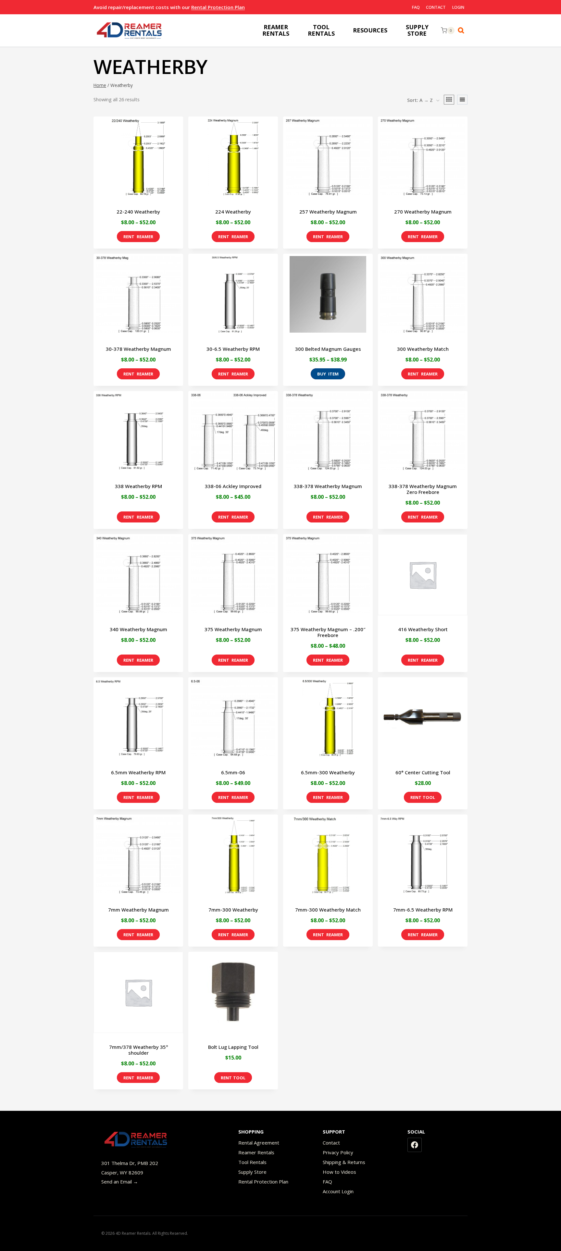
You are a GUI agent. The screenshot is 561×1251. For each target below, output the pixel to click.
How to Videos (339, 1172)
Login (458, 7)
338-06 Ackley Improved (233, 486)
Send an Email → (119, 1181)
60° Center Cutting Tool (422, 772)
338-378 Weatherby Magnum (328, 486)
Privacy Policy (338, 1152)
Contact (436, 7)
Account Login (338, 1191)
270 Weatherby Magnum (423, 211)
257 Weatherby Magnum (328, 211)
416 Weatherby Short (423, 629)
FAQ (416, 7)
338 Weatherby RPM (138, 486)
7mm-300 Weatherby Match (328, 909)
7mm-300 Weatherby (233, 909)
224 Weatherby (233, 211)
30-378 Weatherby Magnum (138, 349)
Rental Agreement (258, 1142)
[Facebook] (414, 1145)
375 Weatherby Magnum (233, 629)
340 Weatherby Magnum (138, 629)
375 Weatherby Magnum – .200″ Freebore (328, 632)
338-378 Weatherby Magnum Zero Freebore (423, 489)
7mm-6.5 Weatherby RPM (423, 909)
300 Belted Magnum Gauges (328, 349)
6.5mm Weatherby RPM (138, 772)
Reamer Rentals (256, 1152)
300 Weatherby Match (423, 349)
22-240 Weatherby (138, 211)
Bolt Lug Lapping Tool (233, 1047)
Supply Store (252, 1172)
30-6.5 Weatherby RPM (233, 349)
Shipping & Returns (344, 1162)
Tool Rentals (252, 1162)
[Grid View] (449, 99)
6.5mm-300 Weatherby (328, 772)
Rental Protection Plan (218, 7)
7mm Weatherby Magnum (138, 909)
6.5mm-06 (233, 772)
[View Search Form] (463, 30)
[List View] (462, 99)
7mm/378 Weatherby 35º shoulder (138, 1050)
